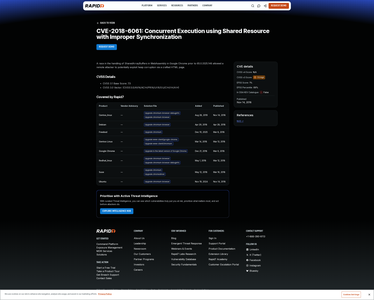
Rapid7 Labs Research (183, 254)
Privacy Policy (105, 294)
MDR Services (104, 251)
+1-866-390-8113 (255, 236)
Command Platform (107, 244)
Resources (177, 6)
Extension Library (218, 254)
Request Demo (278, 6)
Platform (147, 6)
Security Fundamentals (184, 264)
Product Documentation (222, 248)
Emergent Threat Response (186, 243)
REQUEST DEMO (106, 47)
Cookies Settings (351, 294)
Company (207, 6)
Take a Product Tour (108, 271)
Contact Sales (104, 278)
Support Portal (217, 243)
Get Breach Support (107, 274)
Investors (139, 264)
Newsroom (140, 248)
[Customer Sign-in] (265, 5)
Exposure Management (109, 247)
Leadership (140, 243)
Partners (193, 6)
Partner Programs (144, 259)
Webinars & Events (181, 248)
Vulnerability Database (183, 259)
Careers (138, 269)
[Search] (252, 5)
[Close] (369, 294)
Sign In (212, 238)
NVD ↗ (240, 121)
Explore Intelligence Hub (117, 211)
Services (162, 6)
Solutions (101, 254)
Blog (173, 238)
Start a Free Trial (105, 267)
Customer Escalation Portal (224, 264)
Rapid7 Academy (218, 259)
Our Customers (142, 254)
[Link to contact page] (259, 5)
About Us (139, 238)
